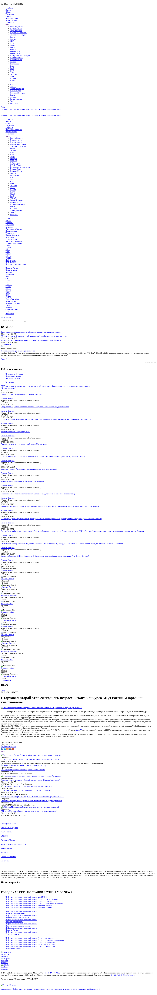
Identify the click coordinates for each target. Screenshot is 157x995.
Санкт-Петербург (17, 89)
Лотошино (14, 103)
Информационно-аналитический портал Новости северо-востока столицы (35, 940)
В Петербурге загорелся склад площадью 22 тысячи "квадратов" (26, 790)
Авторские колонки (19, 109)
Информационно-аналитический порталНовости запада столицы (21, 912)
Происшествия (11, 20)
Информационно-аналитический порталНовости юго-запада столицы (21, 917)
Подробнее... (6, 359)
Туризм (13, 39)
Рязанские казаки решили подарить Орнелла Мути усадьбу (24, 444)
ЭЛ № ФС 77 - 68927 (53, 973)
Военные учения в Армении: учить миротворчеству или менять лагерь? (29, 469)
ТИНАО (13, 74)
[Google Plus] (12, 749)
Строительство (16, 31)
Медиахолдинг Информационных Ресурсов (44, 109)
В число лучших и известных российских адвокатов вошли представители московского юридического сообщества (46, 419)
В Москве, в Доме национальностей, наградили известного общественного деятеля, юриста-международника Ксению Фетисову (51, 519)
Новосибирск (15, 91)
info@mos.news (131, 975)
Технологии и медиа (18, 35)
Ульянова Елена (7, 604)
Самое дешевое (16, 99)
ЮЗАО (13, 80)
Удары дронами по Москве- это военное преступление (22, 481)
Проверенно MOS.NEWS (15, 948)
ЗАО (12, 72)
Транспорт (10, 22)
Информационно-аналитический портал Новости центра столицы (32, 899)
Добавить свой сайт (150, 363)
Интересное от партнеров (20, 56)
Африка (13, 62)
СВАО (12, 76)
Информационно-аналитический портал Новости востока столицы (32, 938)
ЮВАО (13, 78)
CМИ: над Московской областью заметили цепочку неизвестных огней (29, 811)
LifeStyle (13, 47)
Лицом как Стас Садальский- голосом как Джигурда (21, 394)
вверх (3, 751)
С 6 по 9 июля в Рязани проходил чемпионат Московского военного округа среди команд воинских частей (43, 456)
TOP (12, 101)
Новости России (16, 58)
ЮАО (12, 70)
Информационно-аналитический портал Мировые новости (29, 905)
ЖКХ (12, 41)
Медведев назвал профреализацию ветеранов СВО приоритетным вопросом (31, 340)
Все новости (6, 109)
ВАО (12, 85)
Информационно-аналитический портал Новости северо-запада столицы (34, 903)
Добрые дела (15, 51)
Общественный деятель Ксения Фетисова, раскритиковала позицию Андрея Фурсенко (35, 407)
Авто (12, 43)
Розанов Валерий (7, 398)
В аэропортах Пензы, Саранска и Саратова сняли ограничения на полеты (30, 759)
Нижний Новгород (17, 93)
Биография (14, 64)
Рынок (12, 37)
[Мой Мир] (10, 749)
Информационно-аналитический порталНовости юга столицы (21, 921)
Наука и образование (18, 33)
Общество (9, 12)
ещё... (8, 24)
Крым (12, 95)
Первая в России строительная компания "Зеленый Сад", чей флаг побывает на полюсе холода (38, 494)
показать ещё (6, 344)
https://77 (78, 730)
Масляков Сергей (8, 587)
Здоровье (9, 16)
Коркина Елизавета (8, 620)
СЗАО (12, 82)
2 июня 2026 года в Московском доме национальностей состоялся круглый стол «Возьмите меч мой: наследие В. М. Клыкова (50, 506)
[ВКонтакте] (2, 749)
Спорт (12, 45)
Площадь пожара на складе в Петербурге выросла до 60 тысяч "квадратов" (30, 780)
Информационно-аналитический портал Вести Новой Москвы (30, 944)
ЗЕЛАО (13, 87)
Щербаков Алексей (8, 388)
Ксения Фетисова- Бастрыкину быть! (15, 432)
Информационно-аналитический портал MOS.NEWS (26, 897)
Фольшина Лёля (7, 612)
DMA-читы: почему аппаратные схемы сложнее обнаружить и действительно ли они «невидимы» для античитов (45, 386)
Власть (8, 10)
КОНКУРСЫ (15, 53)
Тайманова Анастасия (9, 595)
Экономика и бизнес (14, 18)
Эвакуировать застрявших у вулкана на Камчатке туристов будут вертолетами (31, 801)
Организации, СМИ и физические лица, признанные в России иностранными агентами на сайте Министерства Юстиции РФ (50, 989)
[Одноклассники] (7, 749)
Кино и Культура (16, 27)
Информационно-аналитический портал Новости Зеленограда (30, 942)
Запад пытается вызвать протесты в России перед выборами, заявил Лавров (31, 332)
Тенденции (10, 14)
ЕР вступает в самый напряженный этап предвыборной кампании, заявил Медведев (34, 336)
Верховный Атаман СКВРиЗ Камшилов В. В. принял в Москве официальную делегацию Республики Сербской (45, 556)
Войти (3, 107)
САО (12, 68)
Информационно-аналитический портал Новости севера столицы (31, 901)
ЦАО (12, 66)
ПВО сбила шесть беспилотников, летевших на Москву (23, 770)
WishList (13, 49)
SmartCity (9, 8)
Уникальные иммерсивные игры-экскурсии (18, 351)
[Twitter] (5, 749)
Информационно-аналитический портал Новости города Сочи (30, 946)
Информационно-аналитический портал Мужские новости (29, 907)
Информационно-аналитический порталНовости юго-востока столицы (21, 925)
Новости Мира (16, 60)
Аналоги (13, 97)
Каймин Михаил (7, 579)
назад (3, 690)
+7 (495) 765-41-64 (117, 975)
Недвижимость (16, 29)
